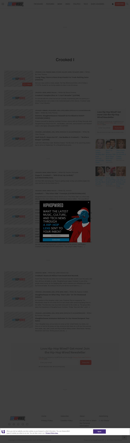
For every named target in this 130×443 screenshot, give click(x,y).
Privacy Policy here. (52, 433)
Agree (99, 431)
